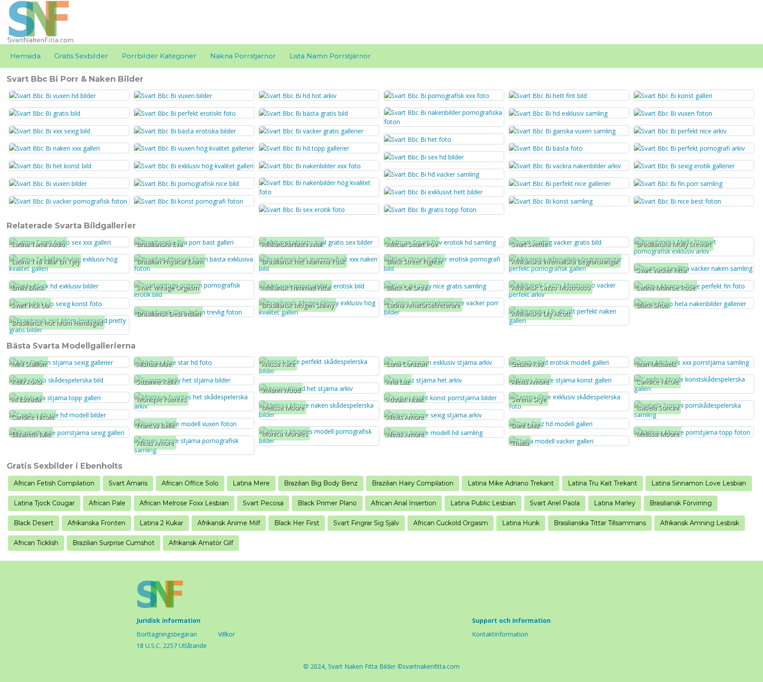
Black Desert (33, 523)
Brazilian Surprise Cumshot (113, 543)
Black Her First (296, 523)
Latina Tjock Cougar (44, 503)
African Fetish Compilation (54, 483)
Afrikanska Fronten (96, 523)
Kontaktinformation (500, 634)
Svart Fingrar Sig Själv (366, 523)
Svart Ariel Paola (555, 503)
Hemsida (25, 56)
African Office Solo (190, 483)
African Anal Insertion (403, 503)
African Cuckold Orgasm (450, 523)
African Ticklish (36, 543)
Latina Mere (251, 483)
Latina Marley (614, 503)
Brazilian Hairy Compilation (412, 483)
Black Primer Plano (327, 503)
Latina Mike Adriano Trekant (511, 483)
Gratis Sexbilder (81, 56)
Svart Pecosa (263, 503)
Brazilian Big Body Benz (321, 483)
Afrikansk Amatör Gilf (201, 543)
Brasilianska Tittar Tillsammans (600, 523)
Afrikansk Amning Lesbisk (699, 523)
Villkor (226, 634)
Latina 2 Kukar (161, 523)
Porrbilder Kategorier (159, 56)
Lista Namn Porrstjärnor (330, 56)
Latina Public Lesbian (483, 503)
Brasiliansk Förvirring (681, 503)
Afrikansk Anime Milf (228, 523)
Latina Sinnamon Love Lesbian (698, 483)
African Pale (107, 503)
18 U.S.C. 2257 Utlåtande (171, 645)
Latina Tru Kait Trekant (602, 483)
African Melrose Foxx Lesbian (184, 503)
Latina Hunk (521, 523)
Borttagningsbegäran (166, 634)
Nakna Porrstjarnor (243, 56)
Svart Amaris (128, 483)
